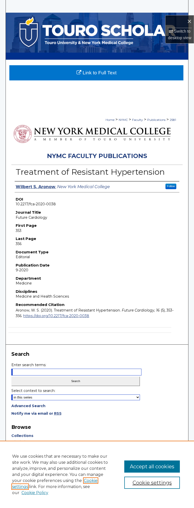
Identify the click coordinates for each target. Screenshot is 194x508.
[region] (97, 474)
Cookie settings (152, 483)
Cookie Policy (34, 492)
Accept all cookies (152, 466)
